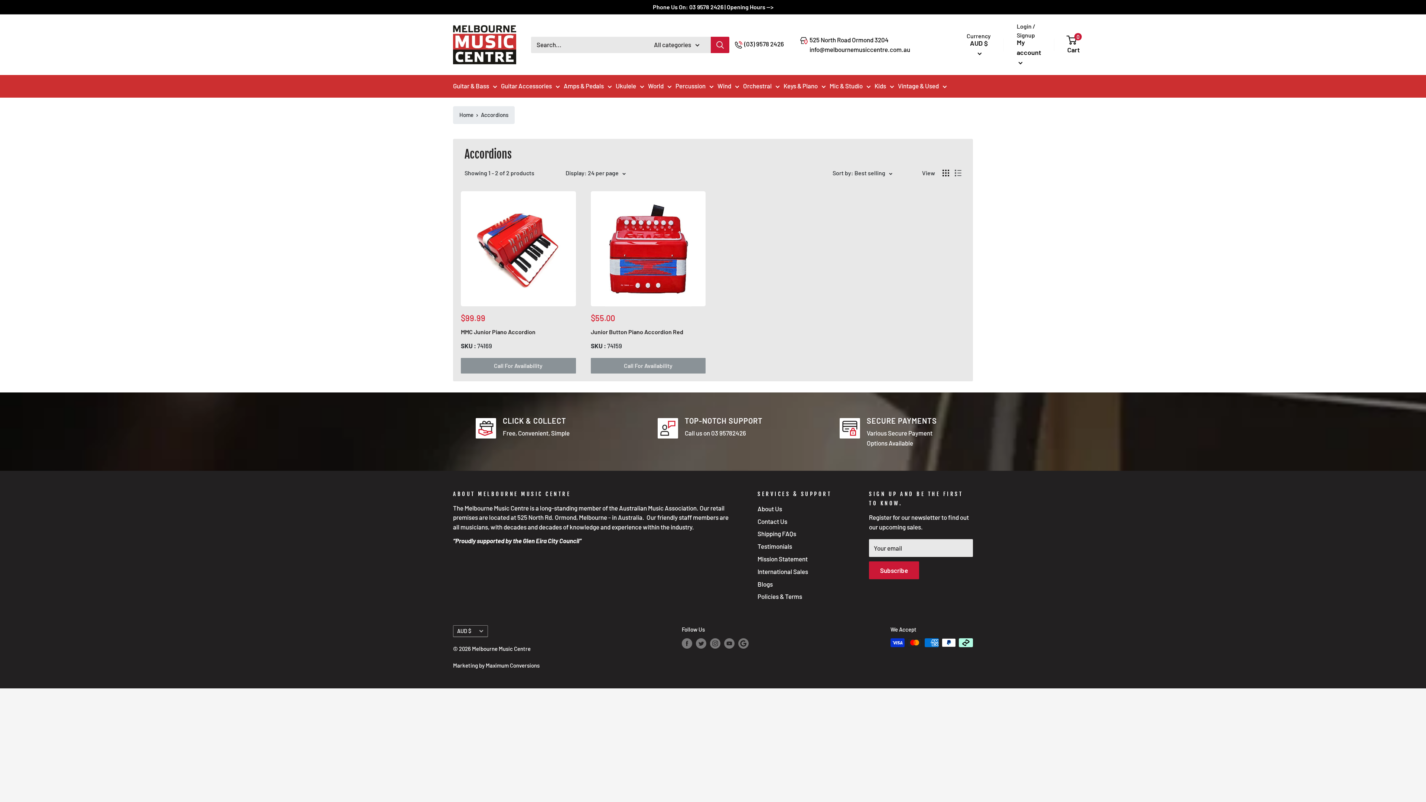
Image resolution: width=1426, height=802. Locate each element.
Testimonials (775, 546)
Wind (724, 85)
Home (466, 114)
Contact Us (772, 521)
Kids (880, 85)
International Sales (783, 571)
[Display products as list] (958, 173)
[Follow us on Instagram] (715, 643)
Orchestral (757, 85)
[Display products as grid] (945, 173)
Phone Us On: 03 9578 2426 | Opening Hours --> (713, 6)
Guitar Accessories (526, 85)
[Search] (720, 45)
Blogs (765, 584)
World (656, 85)
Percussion (690, 85)
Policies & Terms (780, 596)
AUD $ (464, 631)
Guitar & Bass (471, 85)
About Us (770, 508)
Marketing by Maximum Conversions (496, 665)
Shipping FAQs (777, 533)
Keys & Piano (801, 85)
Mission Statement (783, 559)
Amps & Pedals (584, 85)
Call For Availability (518, 365)
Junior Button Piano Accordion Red (637, 331)
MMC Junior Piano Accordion (498, 331)
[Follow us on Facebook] (687, 643)
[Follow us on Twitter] (701, 643)
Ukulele (626, 85)
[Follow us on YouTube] (729, 643)
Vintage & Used (918, 85)
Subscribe (894, 570)
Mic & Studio (846, 85)
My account (1029, 47)
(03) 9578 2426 (764, 44)
